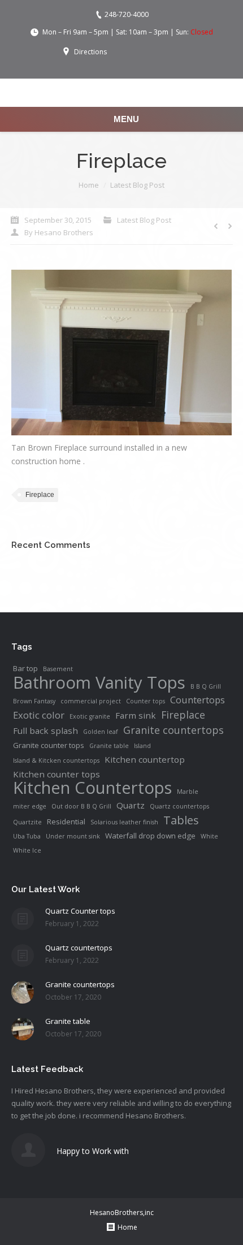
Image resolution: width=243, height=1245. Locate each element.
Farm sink (135, 715)
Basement (58, 669)
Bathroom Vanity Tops (99, 682)
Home (89, 185)
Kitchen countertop (145, 759)
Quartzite (27, 822)
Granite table (109, 746)
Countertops (197, 700)
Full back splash (45, 730)
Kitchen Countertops (92, 787)
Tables (181, 820)
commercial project (90, 701)
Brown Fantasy (34, 701)
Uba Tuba (27, 836)
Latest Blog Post (137, 185)
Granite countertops (173, 730)
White (209, 836)
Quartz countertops (179, 806)
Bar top (25, 668)
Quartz (130, 805)
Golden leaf (100, 732)
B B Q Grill (205, 686)
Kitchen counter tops (56, 774)
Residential (66, 821)
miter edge (29, 806)
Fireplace (39, 495)
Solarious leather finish (124, 822)
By (58, 232)
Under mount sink (73, 836)
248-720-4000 (127, 14)
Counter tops (145, 701)
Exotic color (38, 715)
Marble (187, 792)
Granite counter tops (48, 745)
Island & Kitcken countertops (56, 760)
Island (142, 746)
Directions (90, 52)
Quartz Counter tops (80, 911)
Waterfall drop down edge (150, 836)
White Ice (27, 850)
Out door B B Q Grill (81, 806)
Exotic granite (90, 716)
